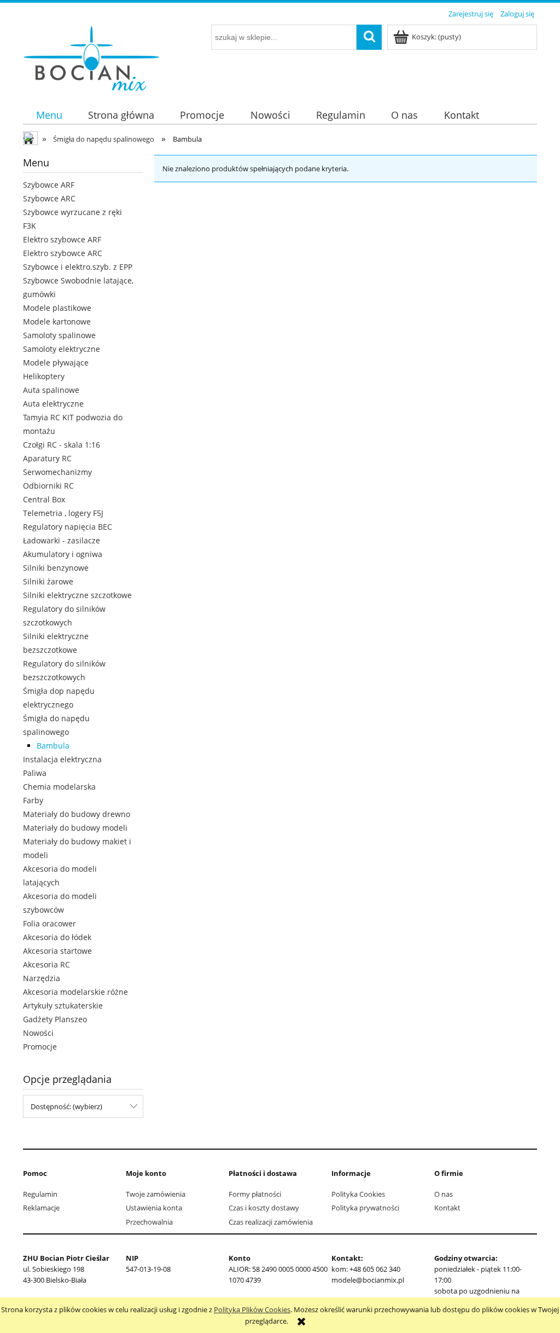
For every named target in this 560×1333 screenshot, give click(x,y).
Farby (33, 800)
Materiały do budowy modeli (75, 827)
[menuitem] (49, 114)
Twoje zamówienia (155, 1194)
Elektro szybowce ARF (62, 239)
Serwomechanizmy (57, 472)
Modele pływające (56, 362)
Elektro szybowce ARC (62, 253)
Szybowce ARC (49, 198)
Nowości (38, 1033)
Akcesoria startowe (57, 951)
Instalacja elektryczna (62, 759)
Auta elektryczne (53, 403)
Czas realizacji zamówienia (271, 1222)
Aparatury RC (47, 458)
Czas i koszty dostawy (264, 1208)
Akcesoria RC (46, 964)
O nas (443, 1194)
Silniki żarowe (48, 581)
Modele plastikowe (57, 308)
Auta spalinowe (51, 390)
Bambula (53, 745)
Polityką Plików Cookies (252, 1309)
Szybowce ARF (48, 184)
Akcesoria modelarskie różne (75, 992)
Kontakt (447, 1208)
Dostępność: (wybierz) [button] (66, 1106)
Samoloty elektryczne (61, 349)
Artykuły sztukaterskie (63, 1005)
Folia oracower (49, 923)
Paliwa (34, 773)
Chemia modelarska (59, 786)
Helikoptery (44, 376)
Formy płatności (255, 1194)
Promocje (40, 1046)
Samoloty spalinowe (59, 335)
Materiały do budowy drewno (76, 814)
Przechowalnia (149, 1222)
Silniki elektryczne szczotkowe (77, 595)
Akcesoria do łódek (57, 937)
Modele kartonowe (57, 321)
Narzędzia (41, 978)
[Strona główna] (91, 56)
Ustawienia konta (154, 1208)
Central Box (44, 499)
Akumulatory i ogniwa (62, 554)
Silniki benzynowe (56, 568)
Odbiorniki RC (48, 485)
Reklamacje (41, 1208)
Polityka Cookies (358, 1194)
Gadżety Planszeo (55, 1019)
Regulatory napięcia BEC (67, 526)
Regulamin (40, 1194)
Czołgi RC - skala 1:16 (61, 444)
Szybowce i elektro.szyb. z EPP (77, 267)
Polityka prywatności (365, 1208)
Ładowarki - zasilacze (61, 540)
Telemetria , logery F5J (63, 513)
